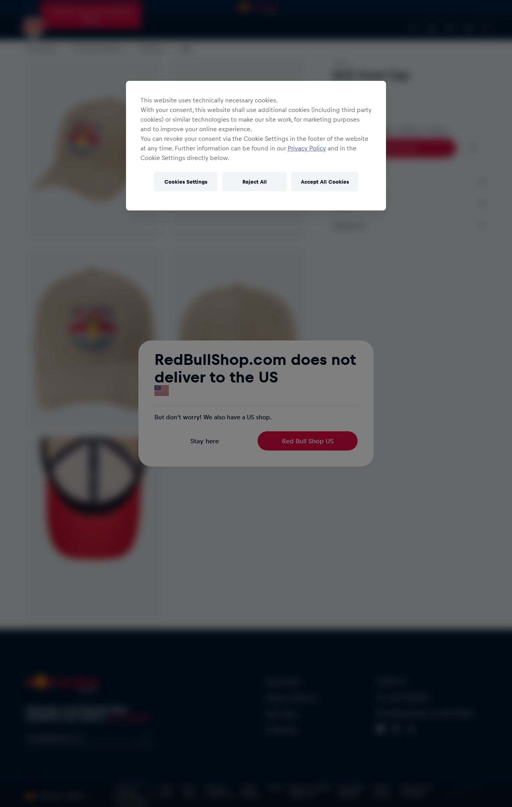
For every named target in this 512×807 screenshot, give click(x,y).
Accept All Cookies (325, 181)
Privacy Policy (307, 148)
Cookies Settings (185, 181)
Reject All (254, 181)
